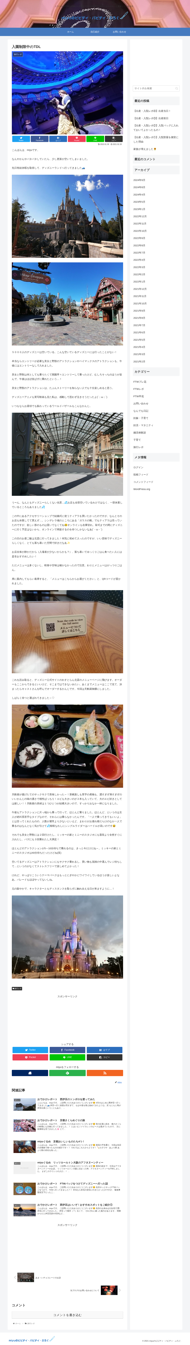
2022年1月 (139, 281)
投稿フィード (140, 474)
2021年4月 (139, 347)
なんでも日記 (140, 410)
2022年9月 (139, 238)
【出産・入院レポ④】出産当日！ (152, 111)
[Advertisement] (67, 1018)
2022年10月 (140, 231)
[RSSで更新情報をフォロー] (105, 1073)
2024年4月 (139, 194)
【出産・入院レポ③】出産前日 (150, 118)
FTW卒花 (138, 396)
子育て (137, 439)
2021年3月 (139, 354)
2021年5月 (139, 339)
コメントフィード (143, 482)
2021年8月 (139, 318)
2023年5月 (139, 201)
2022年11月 (139, 223)
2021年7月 (139, 325)
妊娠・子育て (140, 418)
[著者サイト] (30, 1073)
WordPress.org (141, 489)
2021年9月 (139, 310)
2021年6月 (139, 332)
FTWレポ (138, 389)
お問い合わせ (140, 403)
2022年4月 (139, 259)
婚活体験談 (139, 432)
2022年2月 (139, 274)
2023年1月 (139, 209)
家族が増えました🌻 (144, 149)
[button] (176, 88)
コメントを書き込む (67, 1315)
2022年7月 (139, 252)
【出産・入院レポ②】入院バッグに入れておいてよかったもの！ (155, 127)
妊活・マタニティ (143, 425)
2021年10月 (140, 303)
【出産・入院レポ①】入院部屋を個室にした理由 (155, 139)
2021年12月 (140, 289)
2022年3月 (139, 267)
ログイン (138, 467)
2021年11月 (139, 296)
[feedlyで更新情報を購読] (67, 1073)
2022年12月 (140, 216)
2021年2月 (139, 361)
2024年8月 (139, 187)
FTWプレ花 (139, 381)
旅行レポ (17, 989)
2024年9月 (139, 180)
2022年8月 (139, 245)
